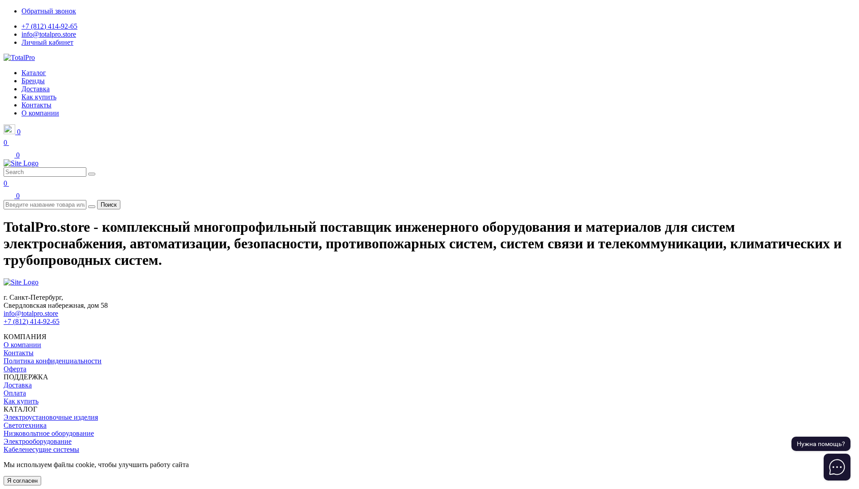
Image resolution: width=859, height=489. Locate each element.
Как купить (21, 401)
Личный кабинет (47, 42)
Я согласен (22, 480)
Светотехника (25, 425)
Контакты (19, 353)
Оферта (15, 369)
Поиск (109, 204)
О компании (22, 345)
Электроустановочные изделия (51, 417)
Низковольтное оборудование (49, 433)
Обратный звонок (48, 11)
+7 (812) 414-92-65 (49, 26)
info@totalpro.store (48, 34)
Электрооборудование (38, 441)
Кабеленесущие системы (41, 449)
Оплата (15, 393)
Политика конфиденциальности (53, 361)
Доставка (18, 385)
